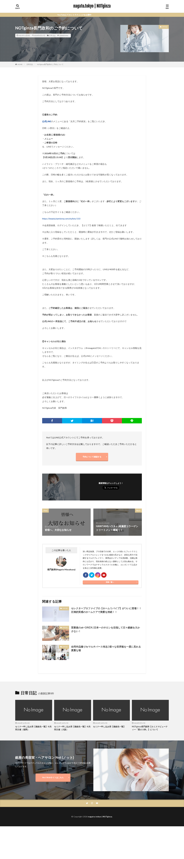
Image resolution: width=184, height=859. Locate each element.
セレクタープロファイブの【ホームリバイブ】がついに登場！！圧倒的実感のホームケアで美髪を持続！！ (106, 610)
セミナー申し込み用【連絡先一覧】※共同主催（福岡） (33, 728)
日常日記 (52, 35)
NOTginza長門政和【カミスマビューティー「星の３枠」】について (150, 728)
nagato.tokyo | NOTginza (92, 6)
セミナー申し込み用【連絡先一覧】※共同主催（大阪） (72, 728)
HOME (20, 64)
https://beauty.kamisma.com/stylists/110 (61, 218)
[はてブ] (92, 420)
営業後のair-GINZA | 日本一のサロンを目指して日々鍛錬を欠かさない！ (105, 629)
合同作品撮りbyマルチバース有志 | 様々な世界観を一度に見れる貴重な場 (106, 648)
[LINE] (132, 420)
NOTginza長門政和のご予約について (50, 64)
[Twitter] (72, 420)
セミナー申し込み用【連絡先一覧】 (109, 726)
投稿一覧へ (110, 582)
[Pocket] (112, 420)
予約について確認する (92, 457)
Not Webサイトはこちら (53, 777)
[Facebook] (52, 420)
